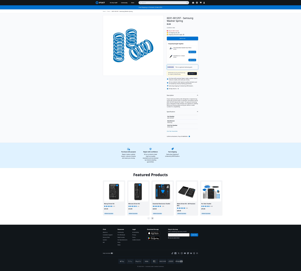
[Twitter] (179, 253)
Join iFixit (192, 73)
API (104, 242)
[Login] (204, 2)
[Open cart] (200, 2)
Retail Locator (121, 237)
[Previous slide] (148, 218)
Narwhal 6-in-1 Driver (179, 56)
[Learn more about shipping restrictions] (178, 32)
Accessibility (135, 232)
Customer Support (107, 235)
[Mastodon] (188, 253)
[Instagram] (182, 253)
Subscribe (194, 235)
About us (105, 232)
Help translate (106, 253)
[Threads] (194, 253)
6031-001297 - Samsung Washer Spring (122, 11)
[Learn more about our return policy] (178, 88)
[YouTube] (185, 253)
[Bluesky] (191, 253)
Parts (108, 11)
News (119, 245)
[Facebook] (175, 253)
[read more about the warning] (189, 136)
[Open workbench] (193, 2)
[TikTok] (172, 253)
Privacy (134, 235)
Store (104, 11)
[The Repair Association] (197, 253)
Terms (134, 237)
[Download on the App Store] (153, 233)
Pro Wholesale (121, 235)
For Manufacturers (122, 240)
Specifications (171, 112)
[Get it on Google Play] (153, 238)
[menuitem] (113, 2)
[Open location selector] (196, 2)
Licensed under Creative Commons (154, 266)
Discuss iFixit (106, 237)
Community (121, 232)
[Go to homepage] (101, 2)
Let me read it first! (174, 238)
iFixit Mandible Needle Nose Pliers (182, 47)
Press (119, 242)
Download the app (153, 229)
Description (170, 95)
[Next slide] (152, 218)
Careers (105, 240)
